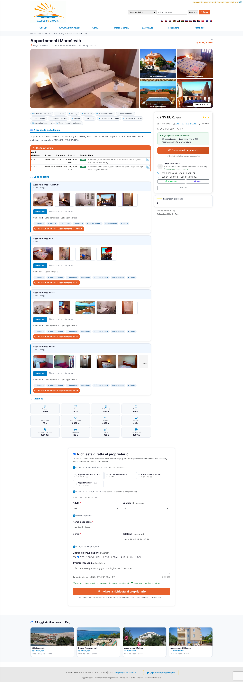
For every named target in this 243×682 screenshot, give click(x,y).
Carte (184, 188)
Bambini (134, 502)
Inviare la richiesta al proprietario (123, 591)
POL (139, 557)
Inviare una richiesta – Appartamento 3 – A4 (57, 336)
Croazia (43, 28)
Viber (199, 181)
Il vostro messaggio (89, 562)
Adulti (77, 502)
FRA (115, 557)
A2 (183, 123)
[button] (183, 201)
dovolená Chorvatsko (153, 678)
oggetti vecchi (87, 678)
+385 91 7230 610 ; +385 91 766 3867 (178, 177)
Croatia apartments (110, 678)
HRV (131, 557)
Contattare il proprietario (185, 150)
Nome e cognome (83, 521)
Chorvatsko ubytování (134, 678)
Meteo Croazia (121, 28)
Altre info (200, 28)
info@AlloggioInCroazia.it (125, 672)
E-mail (77, 534)
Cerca (205, 12)
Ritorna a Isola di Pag (166, 211)
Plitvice (122, 678)
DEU (99, 557)
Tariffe (70, 211)
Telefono (133, 534)
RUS (123, 557)
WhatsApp (172, 181)
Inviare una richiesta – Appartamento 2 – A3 (57, 282)
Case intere (173, 28)
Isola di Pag (59, 33)
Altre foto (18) (203, 104)
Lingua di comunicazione (92, 552)
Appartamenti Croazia (69, 28)
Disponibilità (56, 211)
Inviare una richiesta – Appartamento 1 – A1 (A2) (60, 228)
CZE (82, 557)
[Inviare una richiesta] (148, 159)
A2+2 (177, 123)
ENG (90, 557)
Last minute (147, 28)
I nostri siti (98, 678)
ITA (75, 557)
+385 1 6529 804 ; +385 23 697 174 (177, 173)
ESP (107, 557)
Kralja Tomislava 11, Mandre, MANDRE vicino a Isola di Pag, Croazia (64, 45)
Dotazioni (41, 211)
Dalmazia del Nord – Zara (40, 33)
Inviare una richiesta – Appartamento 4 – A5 (57, 390)
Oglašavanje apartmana (162, 672)
